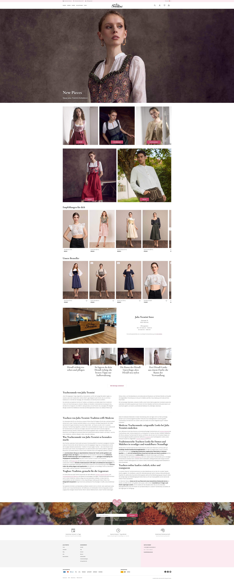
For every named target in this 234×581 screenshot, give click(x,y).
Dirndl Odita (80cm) (95, 300)
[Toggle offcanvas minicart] (168, 5)
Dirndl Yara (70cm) (68, 300)
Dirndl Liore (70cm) (121, 300)
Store (85, 5)
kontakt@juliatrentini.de (148, 552)
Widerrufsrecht (79, 577)
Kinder (73, 5)
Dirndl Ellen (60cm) (95, 249)
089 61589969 (159, 334)
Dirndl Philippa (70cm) (122, 249)
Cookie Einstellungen (84, 558)
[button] (168, 1)
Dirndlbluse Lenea (68, 249)
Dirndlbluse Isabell (148, 300)
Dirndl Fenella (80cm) (148, 249)
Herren (69, 5)
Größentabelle (82, 556)
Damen (64, 5)
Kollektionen (79, 5)
